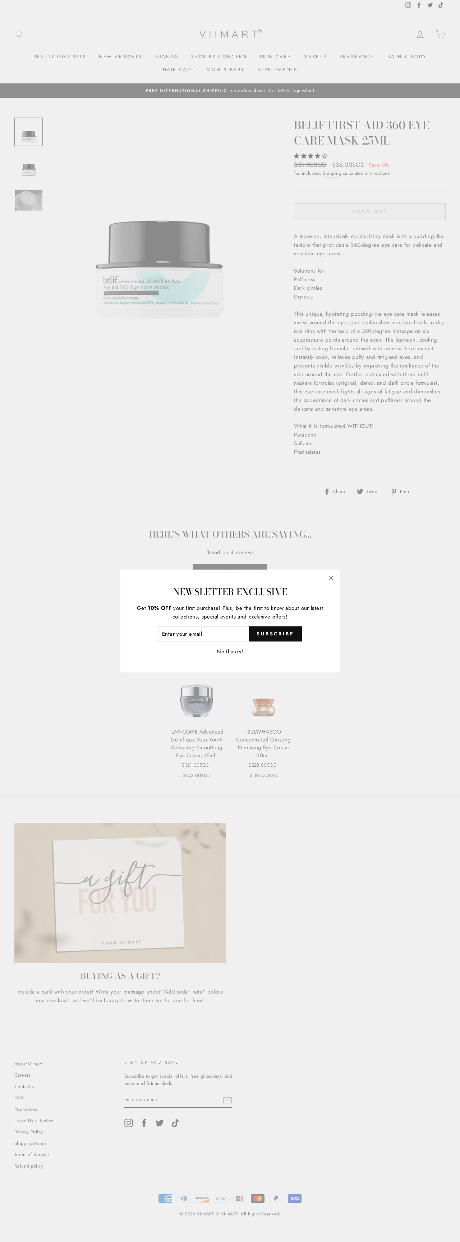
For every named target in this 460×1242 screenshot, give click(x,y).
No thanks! (230, 652)
